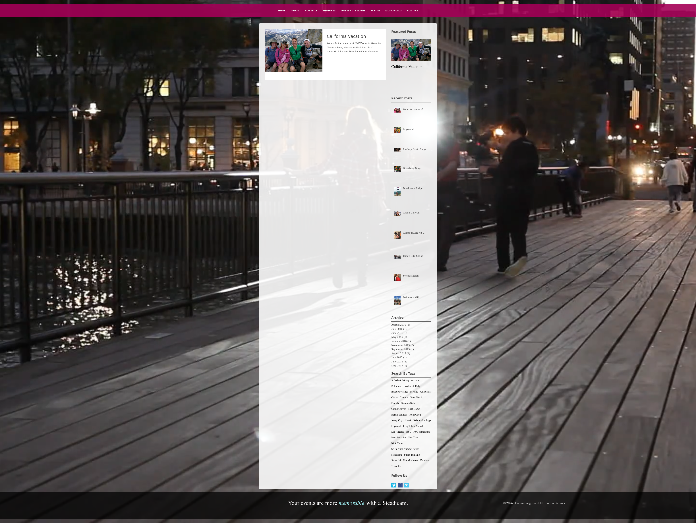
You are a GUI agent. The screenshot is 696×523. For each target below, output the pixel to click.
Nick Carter (397, 443)
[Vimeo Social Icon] (393, 485)
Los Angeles (397, 431)
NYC (408, 431)
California (425, 391)
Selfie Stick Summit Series (405, 449)
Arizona (415, 380)
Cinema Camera (399, 397)
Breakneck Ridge (412, 386)
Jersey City (397, 420)
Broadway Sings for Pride (404, 391)
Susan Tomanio (412, 454)
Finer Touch (416, 397)
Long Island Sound (413, 426)
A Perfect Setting (400, 380)
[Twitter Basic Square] (406, 485)
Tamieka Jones (410, 460)
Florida (395, 403)
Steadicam (396, 454)
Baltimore (396, 386)
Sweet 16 (396, 460)
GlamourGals (408, 403)
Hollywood (415, 414)
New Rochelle (398, 437)
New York (413, 437)
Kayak (408, 420)
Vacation (424, 460)
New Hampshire (421, 431)
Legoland (396, 426)
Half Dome (414, 409)
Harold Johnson (399, 414)
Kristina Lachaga (422, 420)
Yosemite (396, 466)
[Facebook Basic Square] (400, 485)
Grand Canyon (398, 409)
